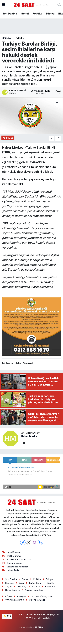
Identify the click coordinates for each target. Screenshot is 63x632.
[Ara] (59, 5)
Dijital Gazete (12, 590)
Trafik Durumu (14, 556)
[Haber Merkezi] (10, 438)
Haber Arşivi (13, 570)
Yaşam (8, 586)
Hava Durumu (14, 552)
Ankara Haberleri (34, 590)
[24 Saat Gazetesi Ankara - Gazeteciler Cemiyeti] (31, 4)
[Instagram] (34, 542)
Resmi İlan (50, 586)
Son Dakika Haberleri (17, 567)
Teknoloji (21, 586)
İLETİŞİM (21, 596)
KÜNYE (8, 596)
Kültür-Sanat (35, 583)
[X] (28, 542)
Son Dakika (9, 13)
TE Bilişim (39, 627)
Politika (37, 13)
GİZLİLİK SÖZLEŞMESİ (41, 596)
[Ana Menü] (3, 4)
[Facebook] (23, 542)
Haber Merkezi (30, 436)
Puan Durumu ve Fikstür (19, 559)
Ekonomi (9, 583)
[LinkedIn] (40, 542)
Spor (21, 583)
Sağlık (50, 583)
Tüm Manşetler (14, 563)
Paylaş (9, 138)
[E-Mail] (23, 443)
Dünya (50, 13)
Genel (25, 13)
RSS (8, 616)
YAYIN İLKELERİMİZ (14, 600)
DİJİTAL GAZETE (37, 600)
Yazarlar (36, 586)
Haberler (7, 38)
